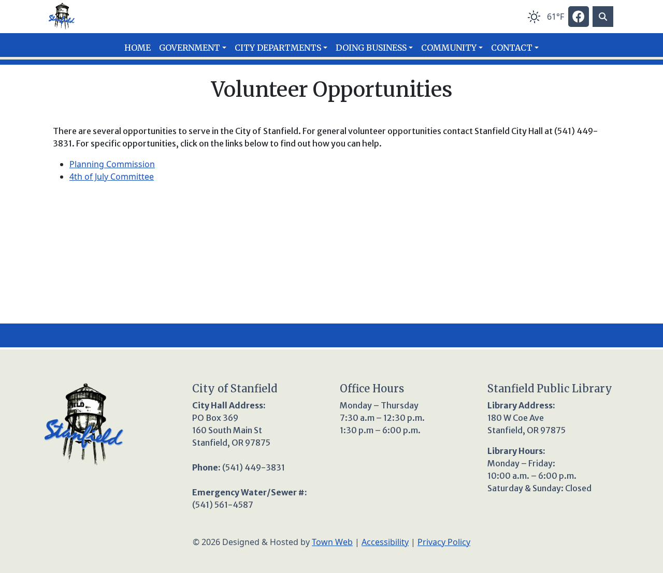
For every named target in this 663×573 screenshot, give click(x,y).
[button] (192, 47)
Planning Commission (112, 164)
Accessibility (385, 542)
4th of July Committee (111, 176)
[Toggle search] (603, 16)
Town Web (332, 542)
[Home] (62, 16)
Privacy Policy (443, 542)
